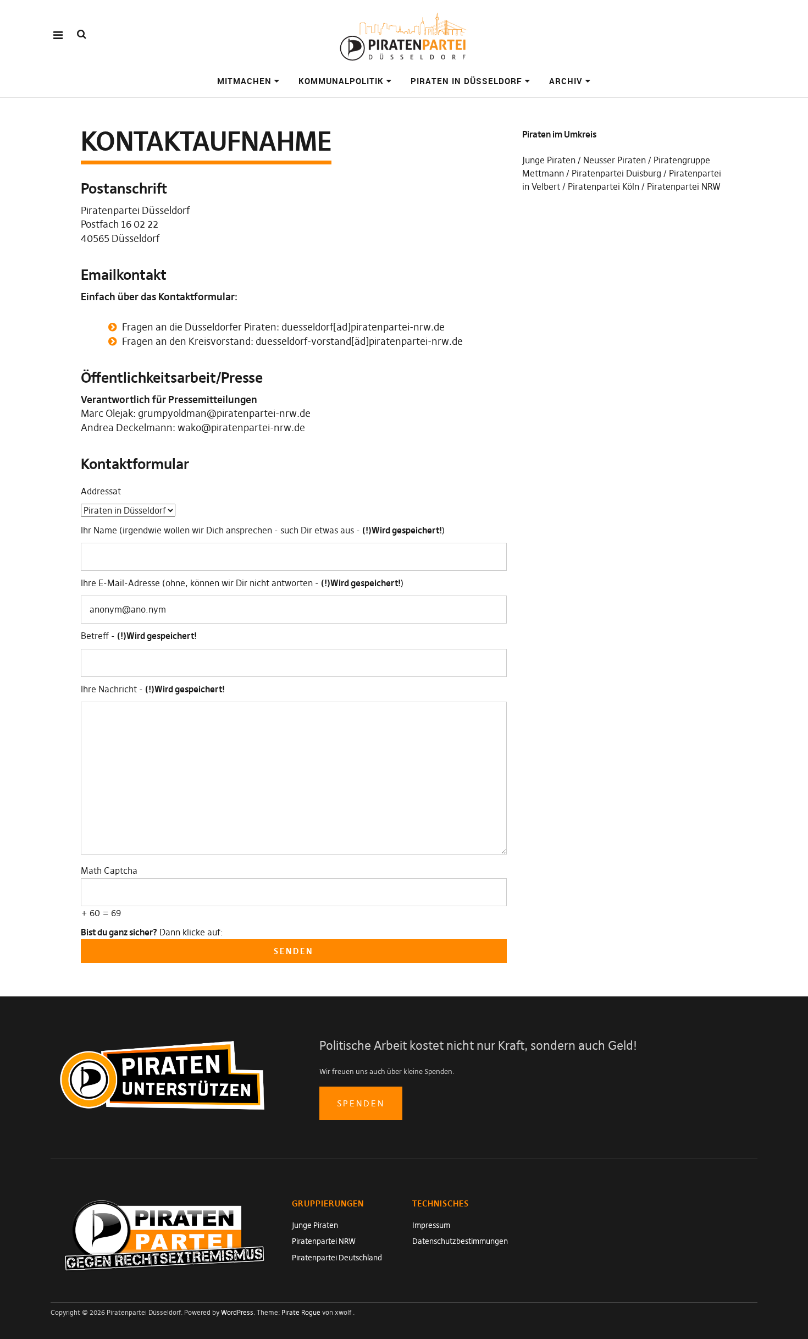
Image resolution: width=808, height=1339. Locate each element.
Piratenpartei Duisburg (616, 173)
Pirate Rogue (300, 1312)
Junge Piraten (548, 160)
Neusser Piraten (614, 160)
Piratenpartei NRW (684, 186)
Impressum (431, 1225)
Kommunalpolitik (341, 80)
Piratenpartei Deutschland (337, 1258)
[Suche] (81, 34)
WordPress (237, 1312)
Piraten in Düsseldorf (466, 80)
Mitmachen (244, 80)
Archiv (566, 80)
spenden (361, 1103)
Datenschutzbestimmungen (460, 1241)
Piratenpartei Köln (603, 186)
